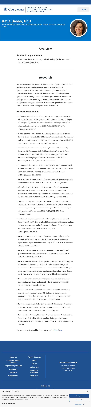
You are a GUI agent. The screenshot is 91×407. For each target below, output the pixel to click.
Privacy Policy (78, 404)
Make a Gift (34, 367)
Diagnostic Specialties (13, 366)
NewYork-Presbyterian (45, 346)
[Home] (28, 9)
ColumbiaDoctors (74, 346)
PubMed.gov (58, 330)
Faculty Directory (34, 357)
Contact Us (34, 376)
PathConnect (13, 376)
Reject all (79, 400)
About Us (13, 357)
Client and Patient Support (13, 361)
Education (13, 369)
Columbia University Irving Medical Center (45, 2)
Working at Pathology (34, 371)
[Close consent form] (87, 391)
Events (34, 364)
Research (13, 372)
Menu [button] (84, 9)
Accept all (79, 395)
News (34, 360)
